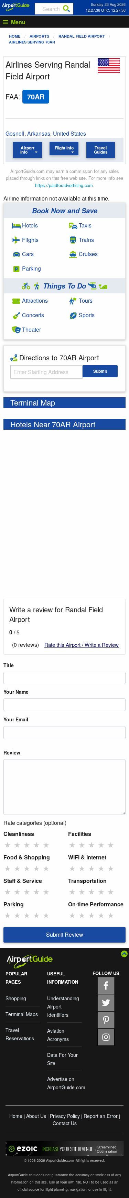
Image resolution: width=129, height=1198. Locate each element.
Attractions (34, 300)
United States (69, 133)
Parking (31, 268)
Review (11, 752)
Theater (31, 329)
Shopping (16, 998)
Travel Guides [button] (101, 150)
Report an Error (101, 1115)
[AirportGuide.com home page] (15, 6)
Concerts (32, 315)
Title (8, 665)
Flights (30, 240)
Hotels (29, 225)
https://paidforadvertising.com (64, 185)
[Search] (66, 8)
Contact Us (65, 1123)
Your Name (16, 691)
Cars (27, 254)
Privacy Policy (65, 1115)
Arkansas (38, 133)
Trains (85, 240)
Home (14, 36)
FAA (12, 96)
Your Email (15, 719)
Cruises (87, 254)
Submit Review (64, 934)
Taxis (84, 225)
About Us (36, 1115)
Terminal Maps (22, 1014)
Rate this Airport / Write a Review (81, 644)
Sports (86, 315)
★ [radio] (7, 844)
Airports (39, 36)
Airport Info (27, 150)
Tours (85, 300)
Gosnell (15, 133)
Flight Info (64, 148)
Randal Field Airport (81, 36)
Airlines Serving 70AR (32, 42)
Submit (100, 371)
